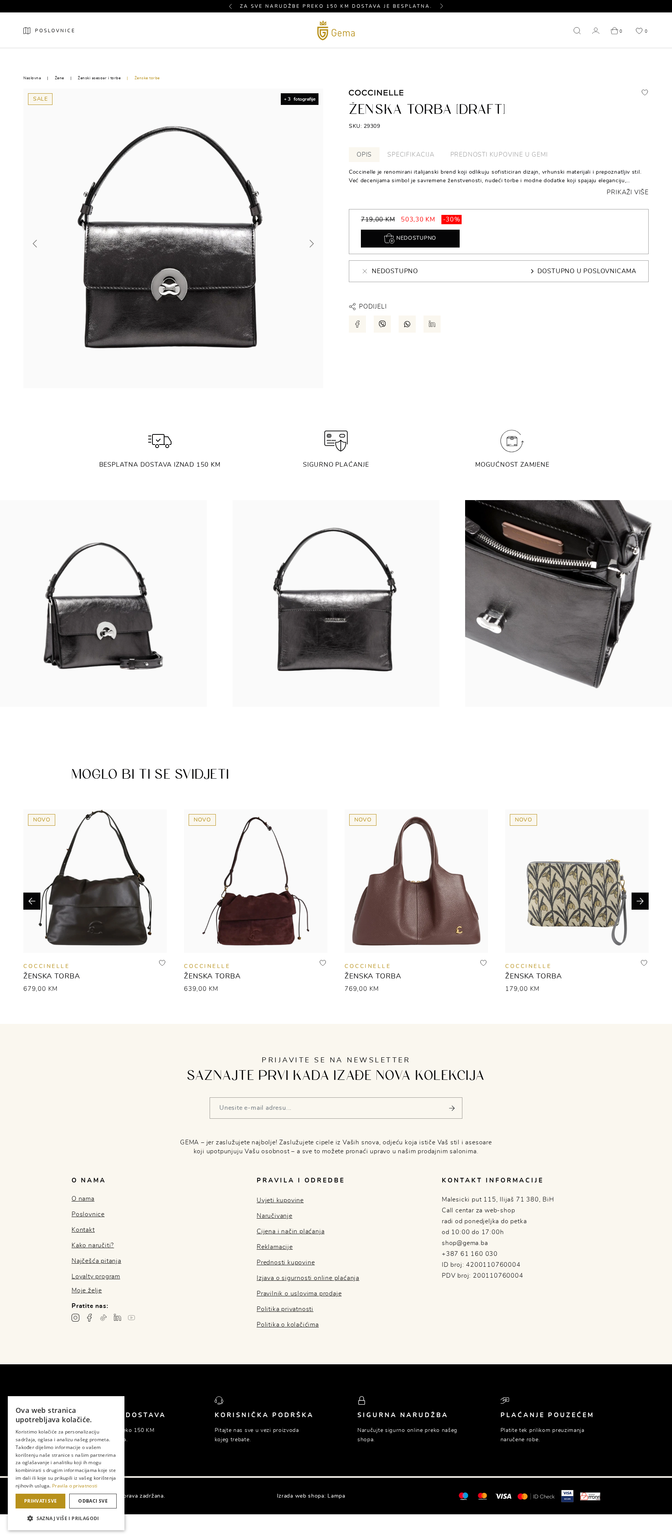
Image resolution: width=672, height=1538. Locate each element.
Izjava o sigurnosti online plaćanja (308, 1278)
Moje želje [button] (87, 1290)
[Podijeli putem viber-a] (382, 324)
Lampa (336, 1496)
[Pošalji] (451, 1108)
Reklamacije (275, 1247)
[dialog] (66, 1463)
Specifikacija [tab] (410, 155)
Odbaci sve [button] (93, 1501)
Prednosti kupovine (286, 1262)
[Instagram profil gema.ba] (75, 1318)
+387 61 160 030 (470, 1254)
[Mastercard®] (463, 1495)
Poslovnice (88, 1214)
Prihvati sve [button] (40, 1501)
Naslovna (32, 78)
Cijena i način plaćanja (290, 1231)
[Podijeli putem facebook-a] (357, 324)
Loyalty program (96, 1276)
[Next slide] (311, 243)
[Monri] (590, 1496)
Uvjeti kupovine (280, 1200)
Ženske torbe (147, 78)
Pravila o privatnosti (74, 1485)
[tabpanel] (499, 182)
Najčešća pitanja (96, 1261)
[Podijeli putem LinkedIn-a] (432, 324)
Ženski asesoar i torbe (99, 78)
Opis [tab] (364, 155)
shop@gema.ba (465, 1243)
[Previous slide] (35, 243)
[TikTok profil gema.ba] (103, 1318)
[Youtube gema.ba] (131, 1318)
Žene (59, 78)
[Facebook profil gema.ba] (89, 1318)
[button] (233, 6)
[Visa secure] (567, 1495)
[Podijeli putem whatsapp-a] (407, 324)
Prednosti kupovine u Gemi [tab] (499, 155)
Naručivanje (274, 1216)
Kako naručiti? (93, 1245)
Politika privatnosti (285, 1309)
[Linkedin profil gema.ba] (117, 1318)
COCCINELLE (46, 966)
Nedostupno (415, 238)
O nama (83, 1199)
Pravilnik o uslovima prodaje (299, 1293)
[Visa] (503, 1496)
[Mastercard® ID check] (536, 1496)
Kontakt (83, 1230)
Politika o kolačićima (288, 1325)
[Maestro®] (482, 1496)
